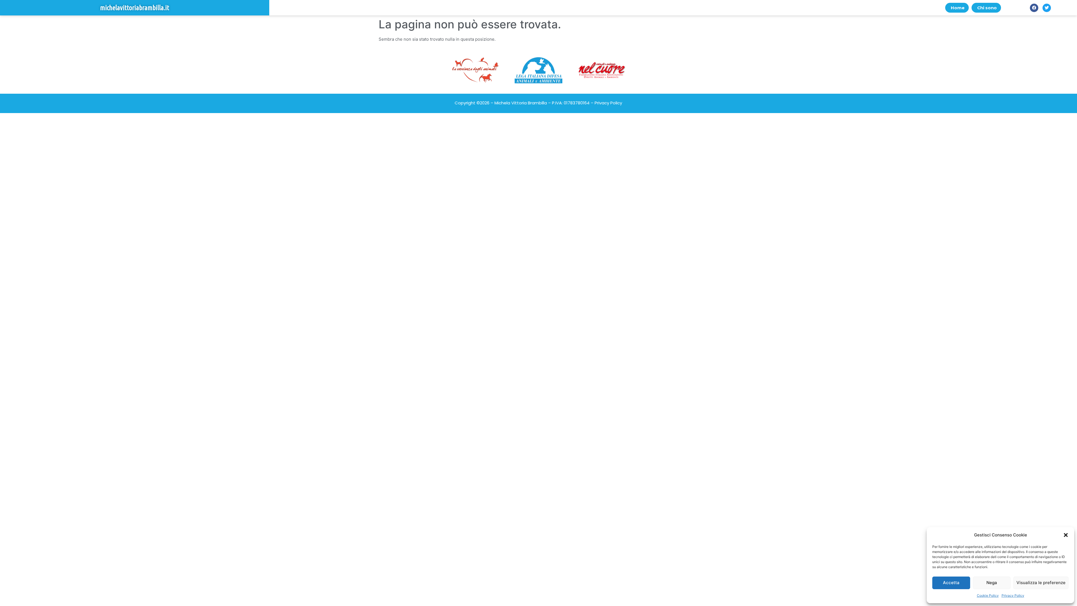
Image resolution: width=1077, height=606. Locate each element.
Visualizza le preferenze (1041, 582)
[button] (1066, 535)
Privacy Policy (1013, 595)
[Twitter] (1047, 8)
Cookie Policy (988, 595)
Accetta (951, 582)
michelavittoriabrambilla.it (134, 8)
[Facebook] (1034, 8)
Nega (991, 582)
